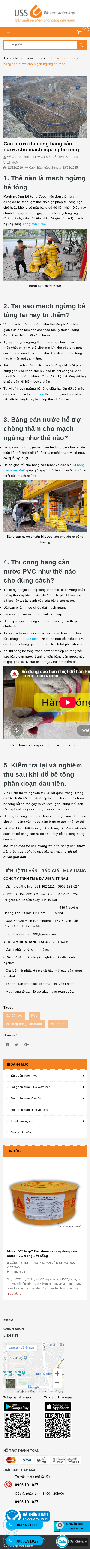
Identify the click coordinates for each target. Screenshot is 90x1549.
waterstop (58, 1024)
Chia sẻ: (10, 1035)
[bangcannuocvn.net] (45, 13)
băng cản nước (34, 224)
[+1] (26, 1044)
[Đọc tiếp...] (14, 1293)
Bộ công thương (45, 1516)
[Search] (82, 45)
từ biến (38, 394)
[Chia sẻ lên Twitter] (16, 1044)
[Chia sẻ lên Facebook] (7, 1044)
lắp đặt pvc (14, 1015)
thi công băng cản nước (24, 1024)
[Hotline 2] (14, 1527)
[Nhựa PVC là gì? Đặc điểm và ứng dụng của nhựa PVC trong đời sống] (45, 1203)
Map (45, 1368)
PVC (34, 1015)
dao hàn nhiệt (29, 639)
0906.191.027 (26, 1485)
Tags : (8, 1007)
